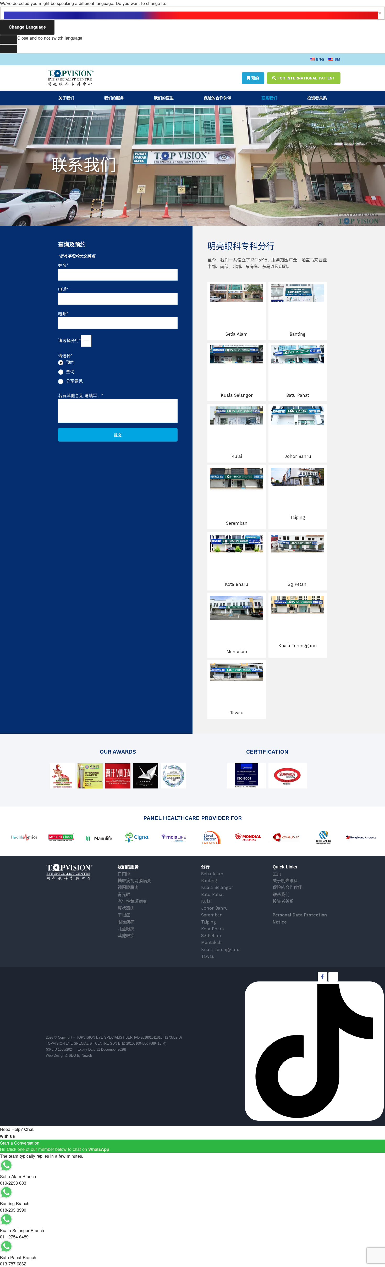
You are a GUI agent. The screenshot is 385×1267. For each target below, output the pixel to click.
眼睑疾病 (126, 922)
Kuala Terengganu (297, 645)
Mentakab (237, 651)
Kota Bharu (236, 584)
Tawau (237, 712)
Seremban (237, 523)
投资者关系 (317, 98)
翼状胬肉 (126, 908)
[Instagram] (333, 976)
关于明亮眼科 (285, 880)
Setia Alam (237, 334)
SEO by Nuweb (80, 1055)
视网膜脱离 (128, 887)
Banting (298, 334)
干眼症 (124, 914)
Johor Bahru (297, 456)
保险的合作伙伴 (217, 98)
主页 (277, 873)
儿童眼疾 (126, 928)
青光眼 (124, 894)
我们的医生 (164, 98)
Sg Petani (297, 584)
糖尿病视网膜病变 (134, 880)
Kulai (237, 456)
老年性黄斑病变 (132, 901)
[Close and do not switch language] (8, 39)
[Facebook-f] (322, 976)
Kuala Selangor (237, 395)
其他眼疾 (126, 935)
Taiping (297, 517)
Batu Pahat (297, 395)
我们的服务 (114, 98)
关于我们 (66, 98)
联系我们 (269, 98)
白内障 (124, 873)
